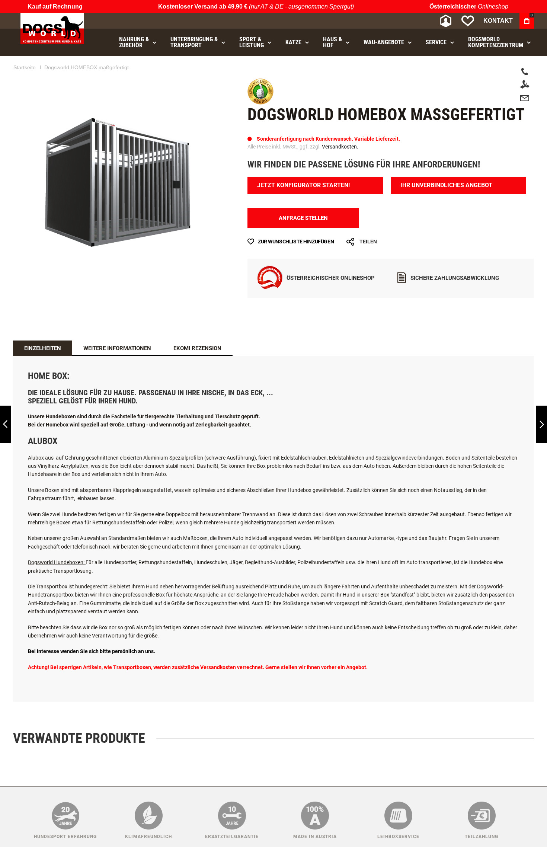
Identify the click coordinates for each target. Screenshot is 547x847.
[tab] (42, 368)
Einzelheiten (42, 368)
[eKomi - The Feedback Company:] (260, 123)
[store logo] (52, 28)
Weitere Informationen (117, 368)
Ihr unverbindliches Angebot (446, 205)
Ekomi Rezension (197, 368)
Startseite (24, 87)
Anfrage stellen (303, 238)
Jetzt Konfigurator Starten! (303, 205)
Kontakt (498, 20)
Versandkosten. (340, 167)
